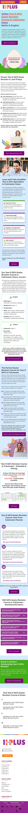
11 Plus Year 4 (5, 768)
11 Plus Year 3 (5, 766)
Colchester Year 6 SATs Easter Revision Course (13, 708)
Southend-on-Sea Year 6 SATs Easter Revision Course (13, 717)
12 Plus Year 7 (5, 772)
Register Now (7, 755)
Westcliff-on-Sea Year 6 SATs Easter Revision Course (13, 726)
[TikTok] (17, 811)
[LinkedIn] (17, 807)
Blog (2, 788)
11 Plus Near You (5, 784)
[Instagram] (7, 807)
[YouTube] (20, 809)
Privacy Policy (4, 789)
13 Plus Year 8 (5, 773)
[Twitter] (2, 811)
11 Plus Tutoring (5, 765)
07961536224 (7, 749)
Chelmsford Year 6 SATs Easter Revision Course (13, 703)
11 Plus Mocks (5, 786)
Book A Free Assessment (8, 2)
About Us (3, 782)
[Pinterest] (12, 807)
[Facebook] (2, 807)
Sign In (23, 2)
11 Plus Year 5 (5, 770)
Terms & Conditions (6, 791)
